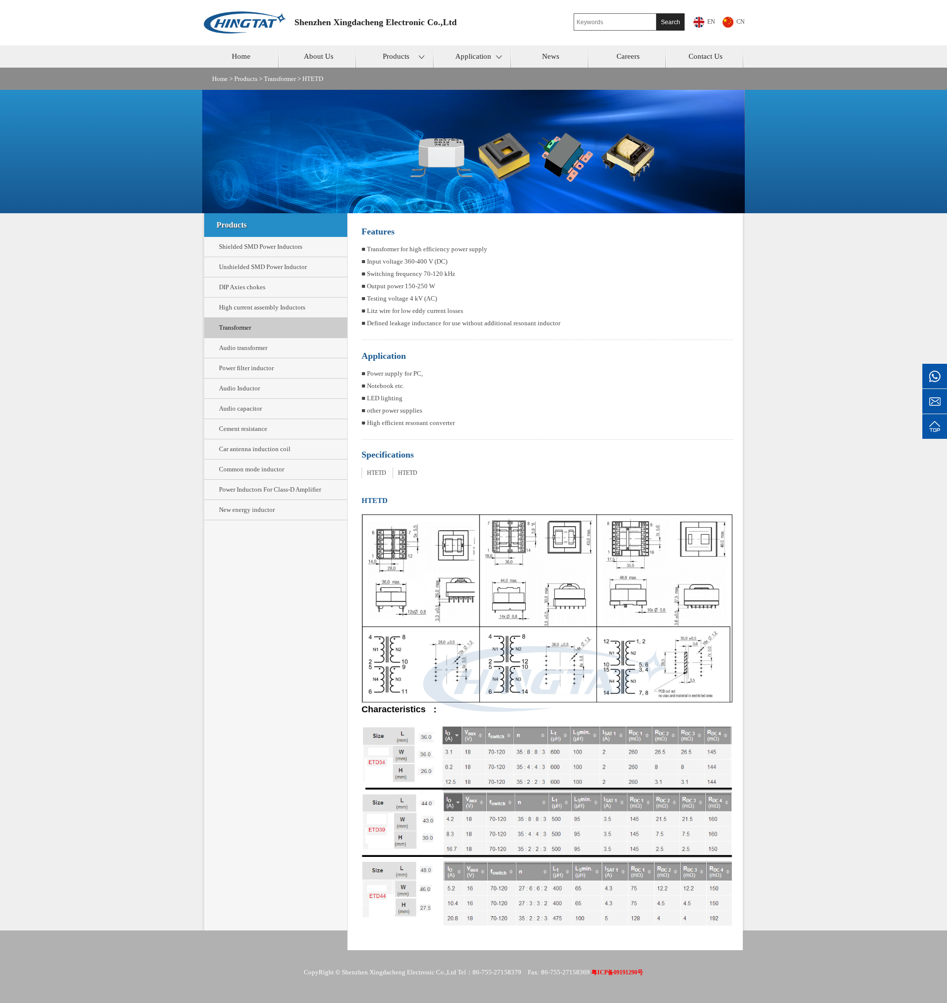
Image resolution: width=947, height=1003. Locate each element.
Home (241, 56)
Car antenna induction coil (255, 449)
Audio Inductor (239, 388)
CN (740, 21)
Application (473, 56)
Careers (628, 56)
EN (711, 21)
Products (396, 56)
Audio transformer (243, 347)
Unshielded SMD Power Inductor (263, 266)
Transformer (280, 78)
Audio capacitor (240, 408)
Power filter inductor (246, 368)
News (550, 56)
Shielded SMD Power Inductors (260, 246)
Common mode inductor (251, 469)
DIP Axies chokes (242, 287)
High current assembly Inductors (262, 307)
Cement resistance (243, 428)
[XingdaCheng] (248, 13)
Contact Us (706, 56)
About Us (318, 56)
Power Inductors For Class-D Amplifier (270, 489)
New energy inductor (247, 509)
